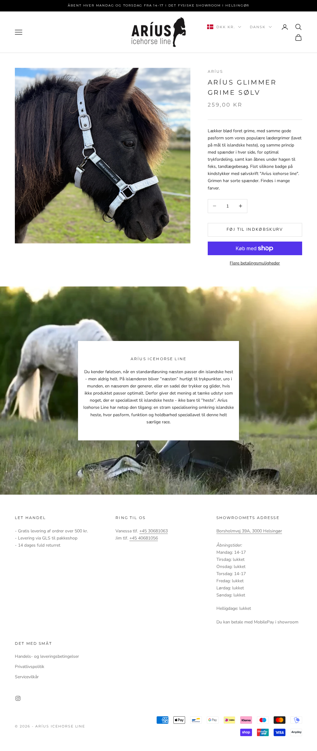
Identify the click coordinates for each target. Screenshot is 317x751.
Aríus (215, 71)
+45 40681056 (143, 538)
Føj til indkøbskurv (255, 229)
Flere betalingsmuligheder (255, 263)
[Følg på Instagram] (18, 698)
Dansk (258, 27)
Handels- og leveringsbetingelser (47, 656)
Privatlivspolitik (29, 667)
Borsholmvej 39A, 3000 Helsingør (249, 531)
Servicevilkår (27, 677)
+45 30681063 (153, 531)
